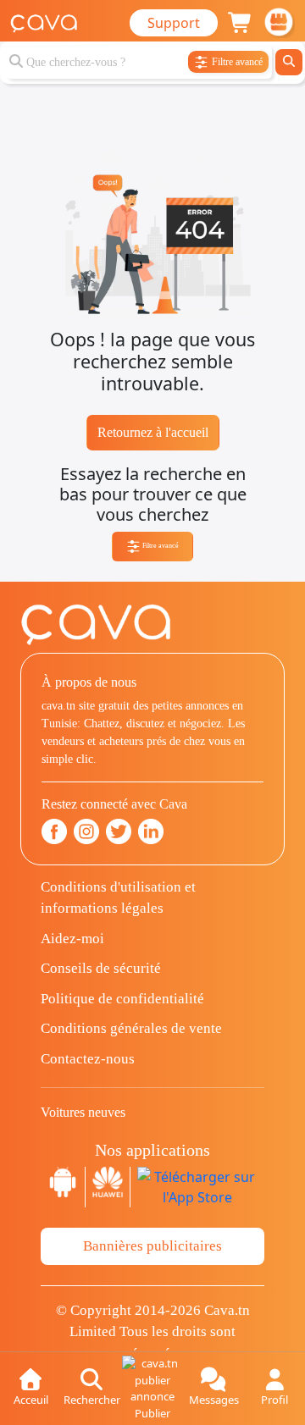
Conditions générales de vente (131, 1028)
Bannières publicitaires (152, 1246)
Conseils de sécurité (101, 968)
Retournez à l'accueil (152, 432)
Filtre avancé (160, 546)
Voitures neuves (83, 1112)
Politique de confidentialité (122, 999)
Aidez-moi (72, 939)
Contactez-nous (88, 1059)
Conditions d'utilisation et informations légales (118, 898)
